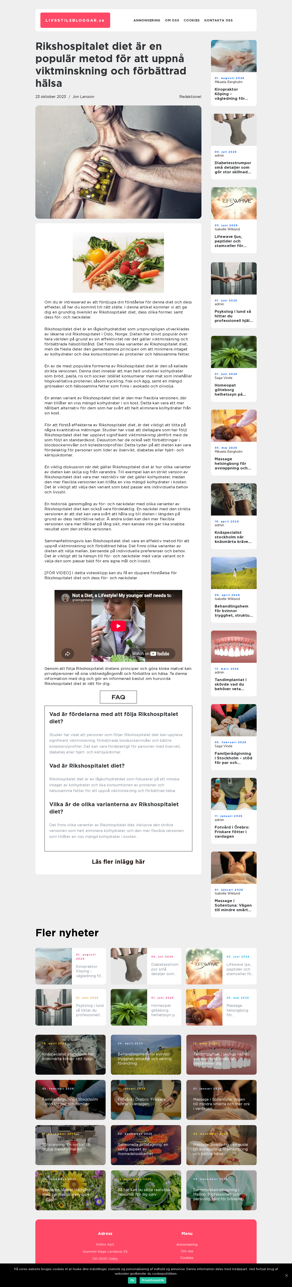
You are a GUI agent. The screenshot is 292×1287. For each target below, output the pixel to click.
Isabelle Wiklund (227, 229)
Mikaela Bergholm (228, 82)
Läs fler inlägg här (118, 861)
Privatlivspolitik (153, 1280)
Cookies (192, 20)
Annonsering (146, 20)
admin (219, 155)
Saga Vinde (223, 377)
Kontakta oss (218, 20)
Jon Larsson (83, 97)
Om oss (172, 20)
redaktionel (190, 97)
